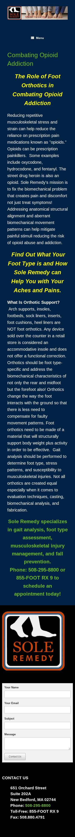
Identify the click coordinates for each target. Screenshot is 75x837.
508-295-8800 (43, 570)
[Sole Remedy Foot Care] (37, 13)
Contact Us (15, 756)
